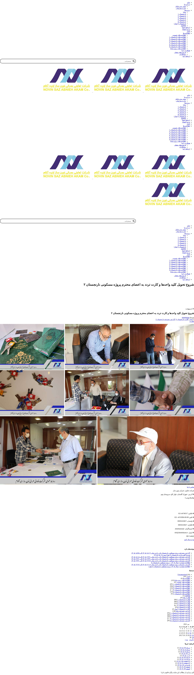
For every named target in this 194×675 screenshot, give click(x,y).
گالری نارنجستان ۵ (183, 607)
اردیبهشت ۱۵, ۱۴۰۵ (183, 661)
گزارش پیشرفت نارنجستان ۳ (180, 617)
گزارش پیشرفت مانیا (183, 611)
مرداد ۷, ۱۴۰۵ (185, 651)
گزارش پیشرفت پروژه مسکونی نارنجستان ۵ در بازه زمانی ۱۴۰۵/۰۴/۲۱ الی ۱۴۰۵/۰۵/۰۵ (160, 557)
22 (193, 635)
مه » (186, 640)
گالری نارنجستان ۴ (183, 605)
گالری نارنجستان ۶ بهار (182, 609)
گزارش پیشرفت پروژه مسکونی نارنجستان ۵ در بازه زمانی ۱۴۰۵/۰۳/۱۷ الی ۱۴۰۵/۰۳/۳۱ (160, 561)
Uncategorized (182, 574)
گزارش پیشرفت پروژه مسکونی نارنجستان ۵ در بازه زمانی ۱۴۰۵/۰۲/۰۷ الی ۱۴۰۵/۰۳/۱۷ (160, 564)
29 (193, 637)
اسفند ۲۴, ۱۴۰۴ (184, 669)
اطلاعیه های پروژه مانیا (182, 580)
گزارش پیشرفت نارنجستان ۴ (180, 619)
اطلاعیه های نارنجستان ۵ (181, 592)
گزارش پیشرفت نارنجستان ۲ (180, 615)
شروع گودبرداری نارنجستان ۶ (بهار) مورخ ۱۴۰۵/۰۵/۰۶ (172, 555)
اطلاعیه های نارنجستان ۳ (181, 588)
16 (190, 633)
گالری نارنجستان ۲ (182, 319)
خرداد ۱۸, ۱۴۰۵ (185, 659)
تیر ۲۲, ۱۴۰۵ (185, 653)
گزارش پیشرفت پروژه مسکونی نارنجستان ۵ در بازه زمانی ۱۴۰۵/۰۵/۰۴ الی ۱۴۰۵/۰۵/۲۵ (160, 553)
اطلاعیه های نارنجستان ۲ (181, 586)
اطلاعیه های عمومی (183, 582)
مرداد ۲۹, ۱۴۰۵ (185, 648)
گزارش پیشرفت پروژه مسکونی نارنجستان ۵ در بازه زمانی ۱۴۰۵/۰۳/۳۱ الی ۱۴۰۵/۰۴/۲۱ (160, 559)
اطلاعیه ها (186, 578)
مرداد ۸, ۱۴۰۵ (185, 650)
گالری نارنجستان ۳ (183, 603)
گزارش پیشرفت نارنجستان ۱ (180, 613)
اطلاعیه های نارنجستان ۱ (181, 584)
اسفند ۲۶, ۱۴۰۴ (184, 667)
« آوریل (191, 640)
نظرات (191, 321)
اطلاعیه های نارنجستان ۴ (181, 590)
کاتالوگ (187, 596)
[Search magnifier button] (133, 61)
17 (188, 633)
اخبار (190, 319)
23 (190, 635)
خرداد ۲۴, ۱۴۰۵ (185, 657)
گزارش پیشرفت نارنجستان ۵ (180, 620)
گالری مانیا (186, 597)
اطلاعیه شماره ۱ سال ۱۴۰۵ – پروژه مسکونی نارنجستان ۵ (170, 563)
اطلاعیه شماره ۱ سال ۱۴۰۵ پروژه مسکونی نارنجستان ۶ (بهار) (169, 566)
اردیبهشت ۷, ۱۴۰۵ (184, 663)
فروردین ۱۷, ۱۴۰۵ (184, 665)
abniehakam (186, 317)
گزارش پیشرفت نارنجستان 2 (165, 319)
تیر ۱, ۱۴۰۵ (186, 655)
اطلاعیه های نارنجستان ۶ (181, 594)
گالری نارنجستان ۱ (183, 599)
